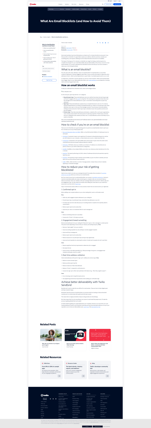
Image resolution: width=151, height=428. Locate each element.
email (78, 98)
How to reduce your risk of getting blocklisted (49, 58)
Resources (81, 4)
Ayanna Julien (70, 49)
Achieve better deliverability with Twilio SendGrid (49, 62)
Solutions (67, 4)
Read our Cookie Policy (106, 426)
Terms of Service (76, 423)
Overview (62, 9)
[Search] (103, 4)
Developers (68, 9)
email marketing (92, 80)
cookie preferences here (94, 421)
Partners (94, 9)
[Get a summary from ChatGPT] (51, 399)
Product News (84, 9)
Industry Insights (75, 9)
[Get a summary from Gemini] (53, 399)
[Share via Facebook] (98, 43)
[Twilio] (33, 4)
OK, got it (87, 426)
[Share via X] (100, 43)
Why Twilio (74, 4)
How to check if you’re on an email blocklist (49, 54)
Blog (41, 37)
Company (100, 9)
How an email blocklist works (48, 51)
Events (89, 9)
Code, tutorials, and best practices (48, 68)
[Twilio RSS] (108, 43)
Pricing (87, 4)
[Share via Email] (106, 43)
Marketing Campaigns (46, 71)
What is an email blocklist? (49, 48)
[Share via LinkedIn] (103, 43)
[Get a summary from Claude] (56, 399)
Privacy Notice (59, 423)
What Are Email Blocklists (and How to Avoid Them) (48, 45)
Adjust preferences (97, 426)
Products (60, 4)
